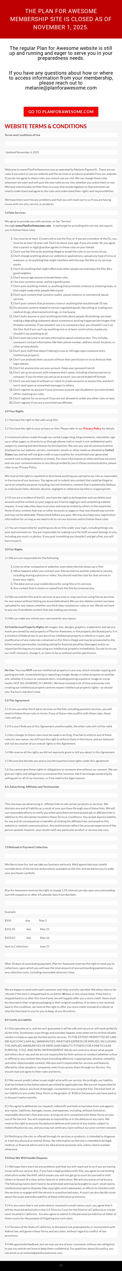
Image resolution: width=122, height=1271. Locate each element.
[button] (61, 1265)
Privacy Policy (92, 428)
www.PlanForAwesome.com (33, 225)
